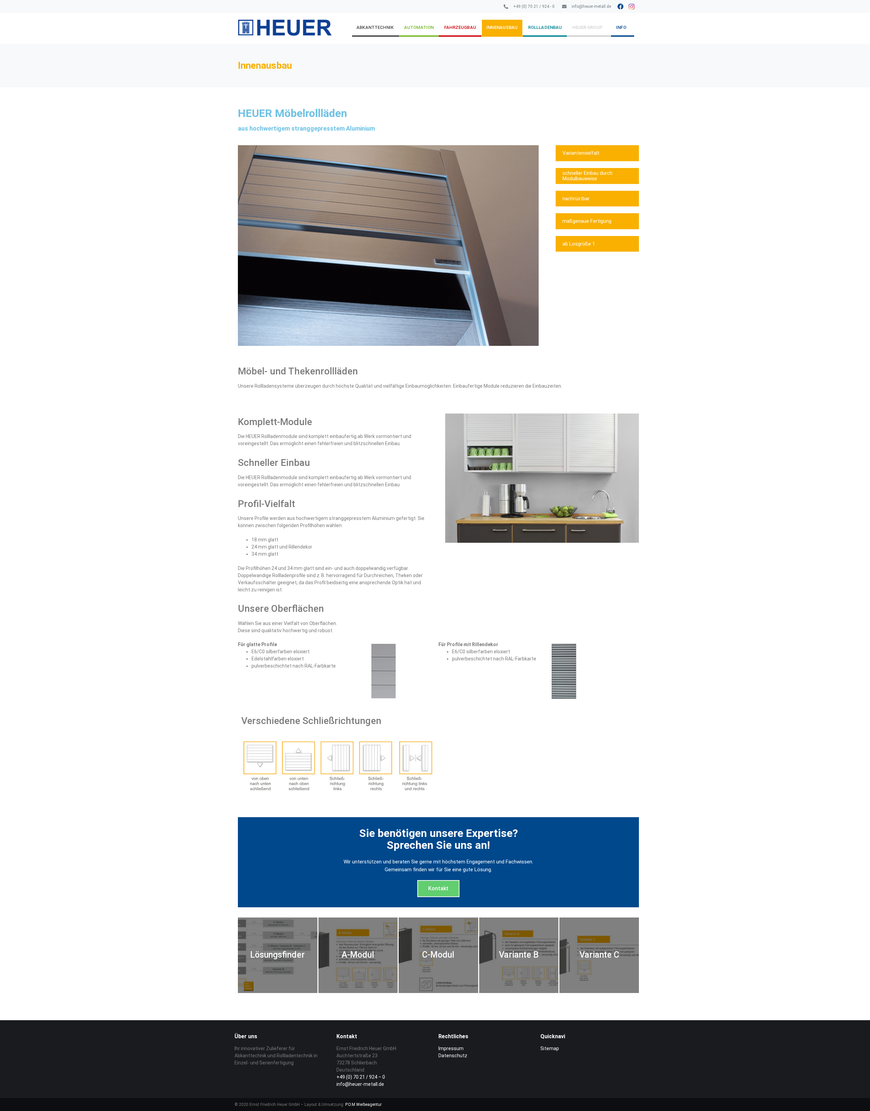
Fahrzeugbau (460, 27)
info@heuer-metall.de (360, 1084)
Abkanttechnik (375, 27)
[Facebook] (620, 7)
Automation (419, 27)
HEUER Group (587, 27)
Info (621, 27)
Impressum (451, 1048)
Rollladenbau (545, 27)
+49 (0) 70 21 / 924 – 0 (360, 1077)
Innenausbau (502, 27)
